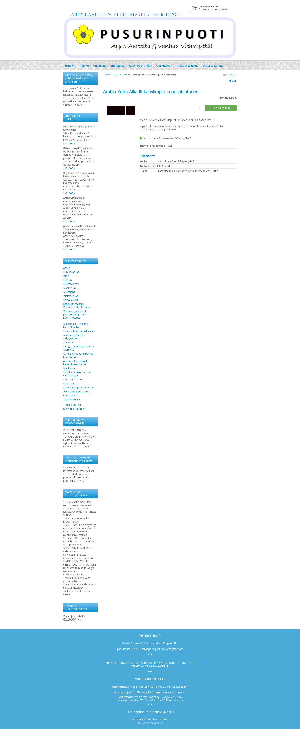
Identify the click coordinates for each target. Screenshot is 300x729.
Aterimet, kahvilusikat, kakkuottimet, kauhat (75, 362)
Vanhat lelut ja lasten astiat (78, 387)
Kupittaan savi (71, 284)
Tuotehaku (231, 74)
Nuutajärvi (69, 292)
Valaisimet (69, 383)
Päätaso (106, 74)
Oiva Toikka (69, 395)
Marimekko (69, 288)
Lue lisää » (69, 143)
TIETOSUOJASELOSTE (150, 722)
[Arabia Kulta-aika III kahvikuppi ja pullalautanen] (121, 99)
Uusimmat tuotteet (74, 408)
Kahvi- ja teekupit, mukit (76, 307)
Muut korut (69, 368)
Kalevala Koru (71, 300)
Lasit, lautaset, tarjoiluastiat (78, 331)
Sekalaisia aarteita (73, 379)
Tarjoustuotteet (72, 404)
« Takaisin (231, 80)
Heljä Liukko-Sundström (76, 391)
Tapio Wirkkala (71, 399)
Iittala (66, 276)
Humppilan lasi (71, 272)
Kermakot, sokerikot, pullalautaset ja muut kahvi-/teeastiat (75, 314)
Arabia (66, 268)
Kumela (67, 280)
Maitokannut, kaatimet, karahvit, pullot (76, 325)
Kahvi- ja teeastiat (121, 74)
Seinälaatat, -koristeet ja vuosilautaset (77, 374)
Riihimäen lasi (70, 296)
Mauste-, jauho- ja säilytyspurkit (73, 336)
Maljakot (68, 342)
